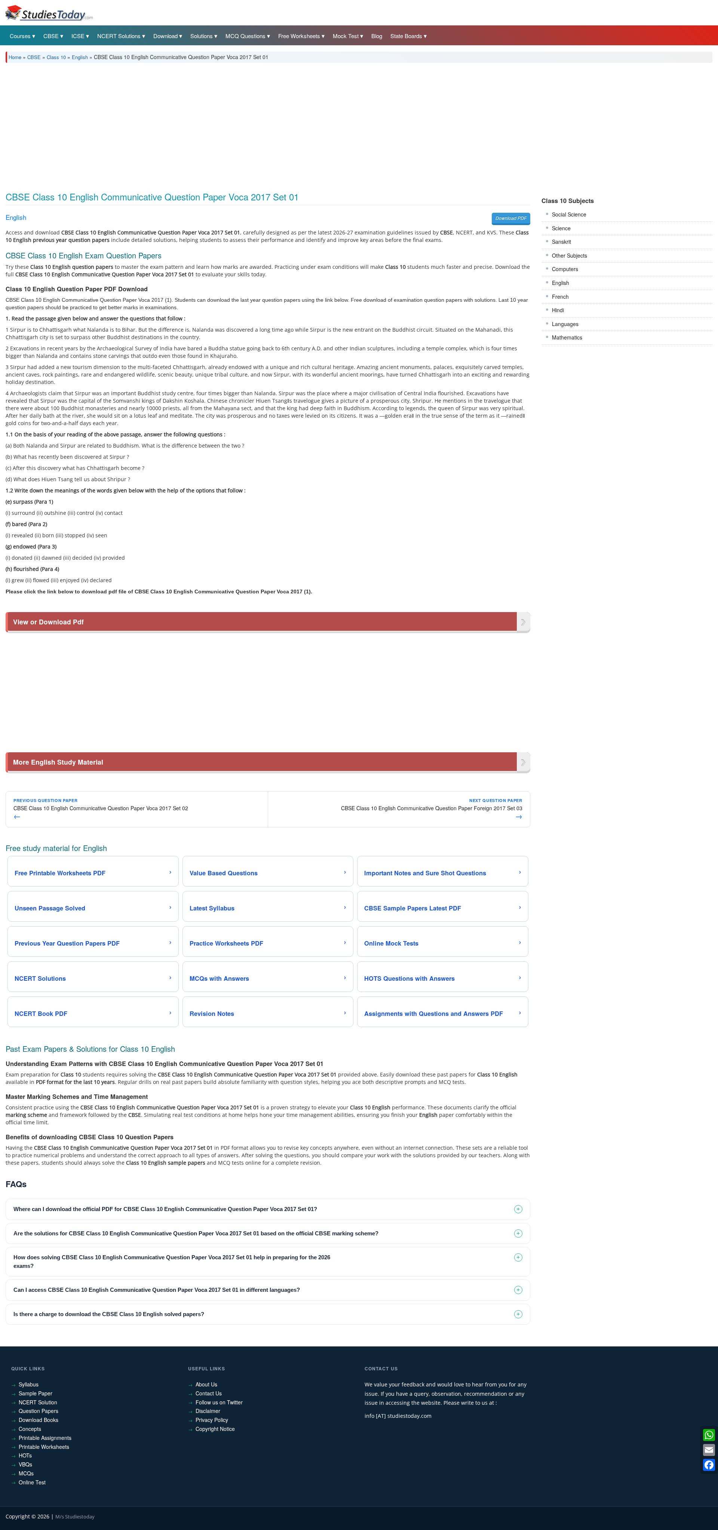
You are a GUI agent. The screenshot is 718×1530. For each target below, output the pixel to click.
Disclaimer (208, 1410)
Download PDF (511, 218)
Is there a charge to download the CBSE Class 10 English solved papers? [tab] (108, 1314)
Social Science (569, 214)
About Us (206, 1384)
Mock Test (346, 36)
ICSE (78, 36)
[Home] (48, 12)
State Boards (406, 36)
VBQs (25, 1464)
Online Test (32, 1482)
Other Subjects (569, 255)
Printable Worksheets (44, 1446)
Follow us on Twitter (219, 1402)
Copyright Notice (215, 1428)
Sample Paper (35, 1393)
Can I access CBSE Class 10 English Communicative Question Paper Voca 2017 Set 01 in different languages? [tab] (156, 1290)
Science (561, 228)
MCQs (26, 1473)
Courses (20, 36)
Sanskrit (561, 241)
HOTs (25, 1455)
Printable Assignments (45, 1437)
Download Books (38, 1419)
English (80, 57)
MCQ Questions (245, 36)
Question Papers (38, 1410)
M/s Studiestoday (75, 1516)
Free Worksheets (299, 36)
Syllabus (29, 1384)
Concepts (30, 1428)
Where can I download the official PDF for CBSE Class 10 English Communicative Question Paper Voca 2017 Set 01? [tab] (165, 1209)
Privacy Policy (212, 1419)
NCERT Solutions (119, 36)
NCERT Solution (38, 1402)
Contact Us (209, 1393)
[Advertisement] (230, 124)
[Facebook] (709, 1464)
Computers (565, 269)
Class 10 (56, 57)
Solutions (201, 36)
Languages (565, 324)
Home (15, 57)
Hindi (558, 310)
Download (165, 36)
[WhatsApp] (709, 1435)
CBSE (51, 36)
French (560, 296)
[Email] (709, 1450)
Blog (376, 36)
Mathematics (567, 337)
